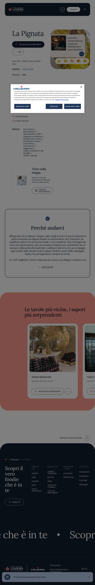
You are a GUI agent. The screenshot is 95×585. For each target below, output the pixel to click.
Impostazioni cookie (22, 106)
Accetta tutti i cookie (73, 106)
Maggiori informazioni (62, 100)
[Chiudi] (81, 87)
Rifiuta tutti (54, 106)
